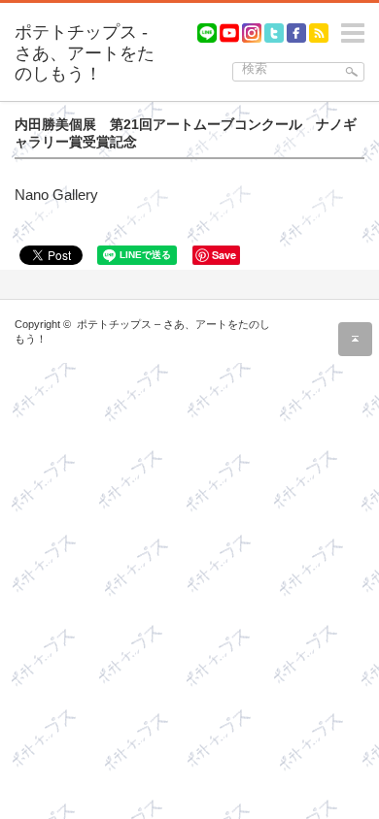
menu (369, 24)
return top (355, 339)
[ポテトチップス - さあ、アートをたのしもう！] (90, 53)
